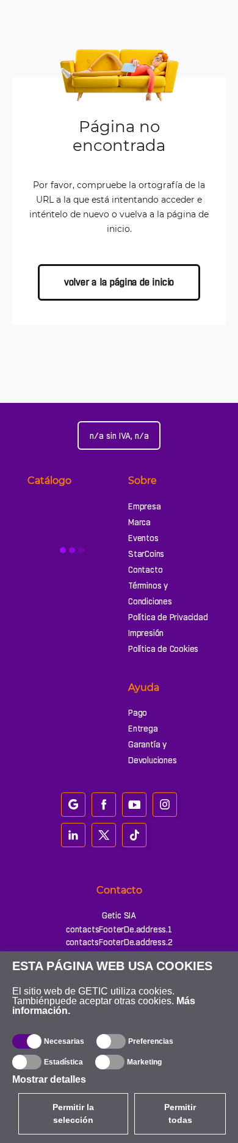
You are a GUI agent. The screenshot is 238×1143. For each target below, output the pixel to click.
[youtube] (134, 804)
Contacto (145, 570)
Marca (139, 522)
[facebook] (104, 804)
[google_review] (73, 804)
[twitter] (104, 835)
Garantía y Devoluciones (152, 752)
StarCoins (146, 554)
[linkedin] (73, 835)
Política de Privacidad (168, 617)
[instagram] (165, 804)
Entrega (143, 728)
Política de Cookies (163, 649)
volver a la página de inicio (119, 282)
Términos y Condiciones (150, 593)
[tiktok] (134, 835)
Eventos (143, 538)
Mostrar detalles (49, 1079)
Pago (137, 713)
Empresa (144, 506)
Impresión (146, 633)
